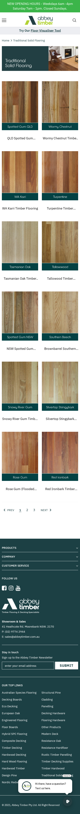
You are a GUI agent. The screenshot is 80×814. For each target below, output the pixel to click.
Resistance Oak (51, 741)
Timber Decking (12, 747)
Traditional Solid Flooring (29, 40)
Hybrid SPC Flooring (14, 734)
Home (5, 40)
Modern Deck (49, 734)
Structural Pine (51, 692)
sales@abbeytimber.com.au (22, 636)
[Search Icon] (74, 20)
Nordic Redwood (12, 782)
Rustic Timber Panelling (56, 754)
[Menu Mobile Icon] (4, 20)
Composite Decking (14, 741)
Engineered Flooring (14, 720)
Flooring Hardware (53, 720)
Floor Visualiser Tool (46, 31)
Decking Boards (12, 699)
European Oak (11, 713)
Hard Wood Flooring (14, 761)
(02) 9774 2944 (15, 631)
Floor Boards (10, 727)
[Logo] (39, 20)
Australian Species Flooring (19, 692)
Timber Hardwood (53, 768)
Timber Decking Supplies (57, 761)
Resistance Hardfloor (54, 747)
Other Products (51, 727)
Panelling (47, 706)
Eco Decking (9, 706)
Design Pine (9, 775)
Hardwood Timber (13, 768)
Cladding (47, 699)
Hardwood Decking (14, 754)
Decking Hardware (53, 713)
